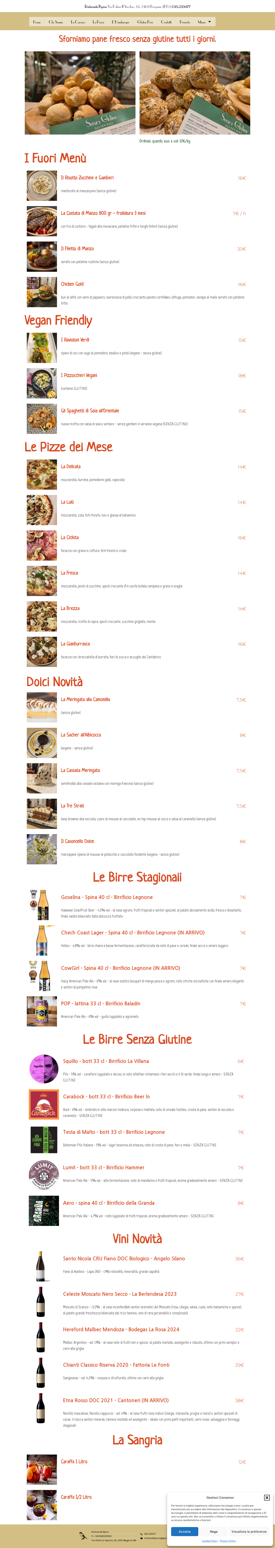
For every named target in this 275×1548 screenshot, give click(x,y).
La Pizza (98, 21)
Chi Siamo (56, 21)
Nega (214, 1531)
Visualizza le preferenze (249, 1531)
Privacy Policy (228, 1540)
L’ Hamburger (120, 21)
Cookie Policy (210, 1540)
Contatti (166, 21)
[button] (267, 1498)
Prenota (185, 21)
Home (37, 21)
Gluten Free (145, 21)
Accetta (185, 1531)
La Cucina (78, 21)
